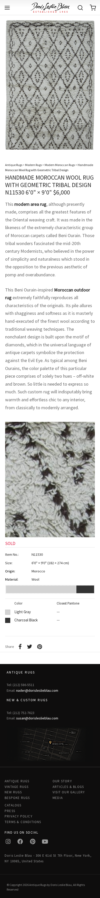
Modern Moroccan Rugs (60, 165)
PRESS (10, 811)
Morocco (38, 571)
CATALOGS (13, 805)
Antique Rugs (13, 165)
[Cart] (93, 8)
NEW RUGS (13, 792)
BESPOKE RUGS (17, 798)
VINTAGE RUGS (16, 787)
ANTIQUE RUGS (17, 781)
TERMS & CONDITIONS (23, 822)
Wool (35, 579)
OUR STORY (62, 781)
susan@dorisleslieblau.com (37, 718)
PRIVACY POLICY (19, 816)
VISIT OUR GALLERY (69, 792)
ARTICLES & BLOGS (68, 787)
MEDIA (58, 798)
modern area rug (30, 204)
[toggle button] (7, 7)
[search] (80, 8)
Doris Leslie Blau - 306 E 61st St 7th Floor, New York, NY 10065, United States (48, 858)
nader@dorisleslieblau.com (37, 690)
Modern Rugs (33, 165)
